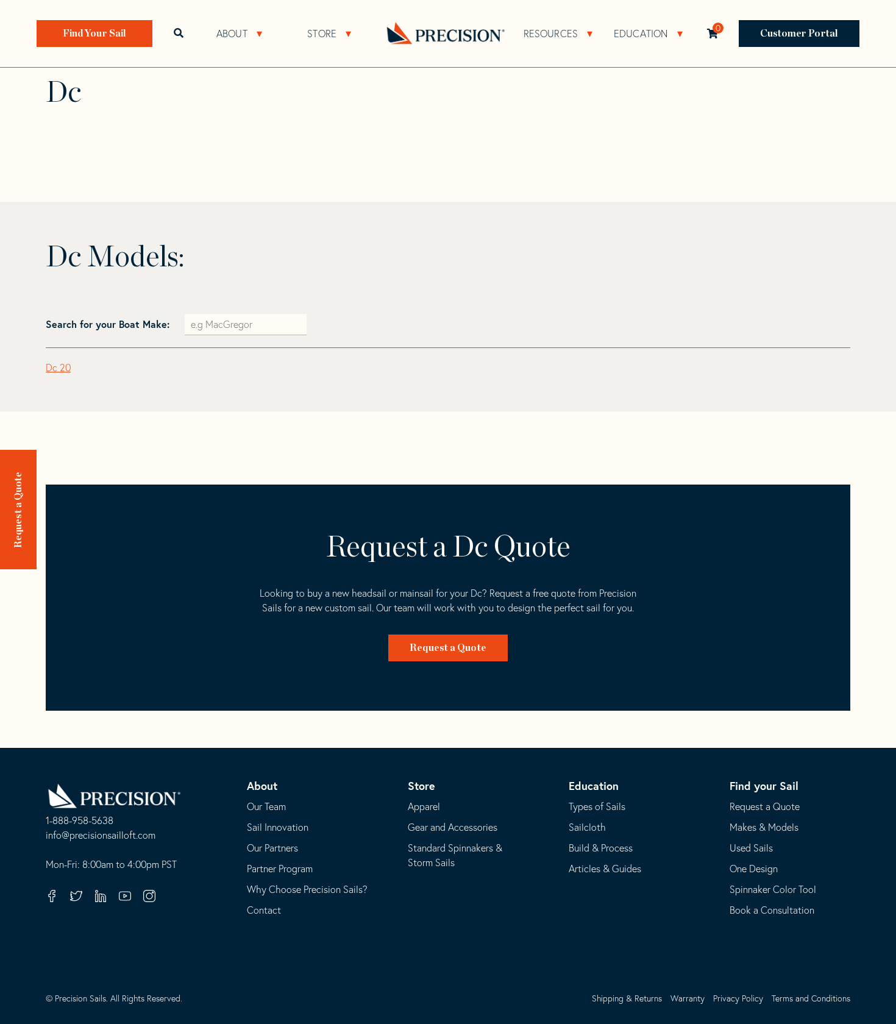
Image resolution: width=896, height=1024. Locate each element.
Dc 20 (58, 367)
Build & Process (601, 848)
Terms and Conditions (811, 998)
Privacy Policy (738, 998)
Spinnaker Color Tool (773, 889)
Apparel (424, 806)
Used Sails (751, 848)
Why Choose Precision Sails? (307, 889)
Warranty (687, 998)
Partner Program (280, 868)
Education (640, 33)
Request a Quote (18, 510)
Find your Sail (764, 785)
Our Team (266, 806)
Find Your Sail (94, 33)
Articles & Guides (605, 868)
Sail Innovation (277, 827)
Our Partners (272, 848)
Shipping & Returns (627, 998)
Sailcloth (587, 827)
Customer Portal (799, 33)
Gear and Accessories (452, 827)
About (231, 33)
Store (321, 33)
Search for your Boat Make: (109, 324)
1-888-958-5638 (79, 821)
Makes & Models (764, 827)
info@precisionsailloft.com (100, 835)
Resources (551, 33)
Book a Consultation (772, 910)
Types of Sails (597, 806)
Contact (264, 910)
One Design (754, 868)
